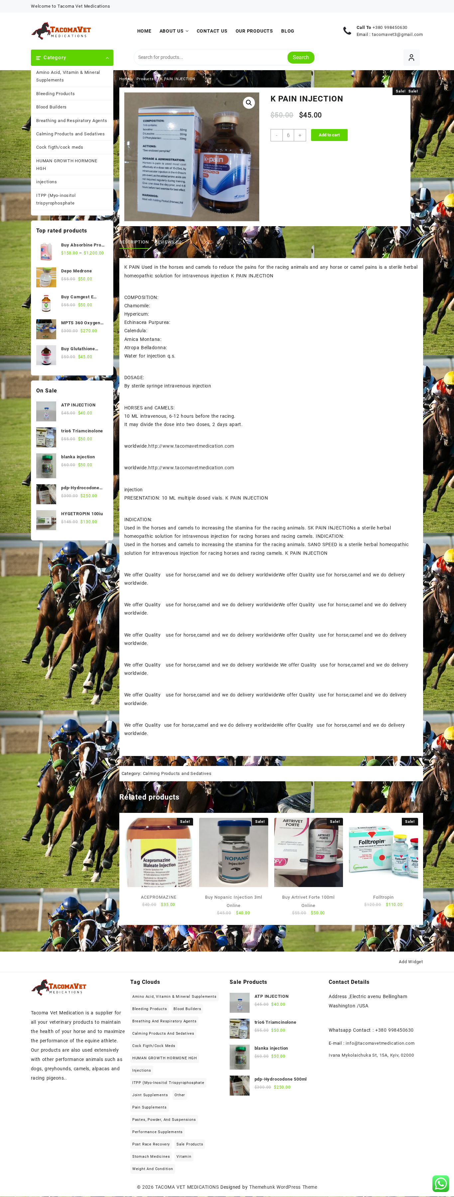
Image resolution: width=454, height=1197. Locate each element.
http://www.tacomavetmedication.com (191, 446)
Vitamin (183, 1156)
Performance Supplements (157, 1132)
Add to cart (329, 134)
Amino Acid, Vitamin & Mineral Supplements (68, 76)
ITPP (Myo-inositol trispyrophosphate (55, 199)
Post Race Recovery (151, 1144)
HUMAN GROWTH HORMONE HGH (66, 164)
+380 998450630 (390, 27)
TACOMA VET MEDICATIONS (187, 1187)
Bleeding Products (55, 93)
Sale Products (189, 1144)
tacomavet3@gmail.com (397, 34)
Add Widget (411, 961)
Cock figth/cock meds (59, 147)
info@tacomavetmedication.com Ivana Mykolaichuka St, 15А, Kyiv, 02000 (372, 1049)
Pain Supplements (149, 1107)
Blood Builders (51, 106)
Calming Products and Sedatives (70, 133)
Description (134, 241)
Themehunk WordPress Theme (283, 1187)
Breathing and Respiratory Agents (71, 120)
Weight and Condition (152, 1169)
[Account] (411, 58)
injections (46, 181)
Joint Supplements (150, 1095)
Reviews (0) (168, 241)
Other (179, 1095)
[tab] (136, 242)
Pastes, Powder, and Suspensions (164, 1120)
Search (301, 57)
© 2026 (146, 1187)
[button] (249, 103)
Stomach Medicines (151, 1156)
